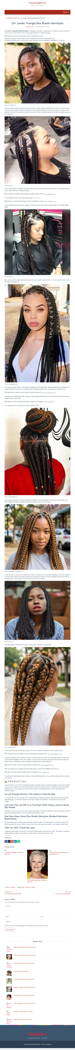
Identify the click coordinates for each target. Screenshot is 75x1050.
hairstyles (12, 887)
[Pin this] (12, 841)
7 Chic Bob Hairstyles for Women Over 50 (14, 853)
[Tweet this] (9, 841)
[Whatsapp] (18, 841)
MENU (67, 12)
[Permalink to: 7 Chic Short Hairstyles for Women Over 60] (37, 864)
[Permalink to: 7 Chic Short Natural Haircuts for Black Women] (60, 850)
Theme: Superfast (46, 1044)
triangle (33, 887)
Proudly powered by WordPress (32, 1044)
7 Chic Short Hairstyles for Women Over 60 (37, 881)
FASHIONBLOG (37, 3)
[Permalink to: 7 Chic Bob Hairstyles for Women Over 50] (15, 850)
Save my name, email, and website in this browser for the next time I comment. (27, 925)
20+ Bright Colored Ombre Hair (13, 893)
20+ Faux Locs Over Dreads (62, 893)
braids (22, 887)
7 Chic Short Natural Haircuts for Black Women (59, 853)
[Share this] (6, 841)
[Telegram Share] (15, 841)
